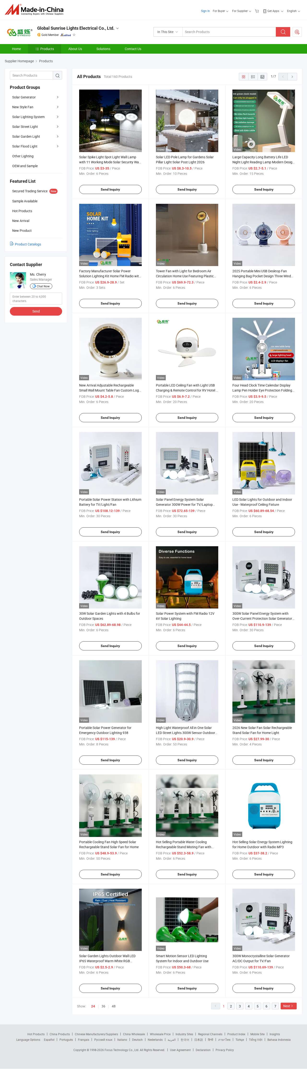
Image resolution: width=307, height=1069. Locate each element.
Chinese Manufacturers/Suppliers (96, 1034)
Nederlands (155, 1039)
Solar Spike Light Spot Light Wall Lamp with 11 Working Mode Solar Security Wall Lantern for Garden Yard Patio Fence (109, 162)
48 (114, 1006)
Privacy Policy (225, 1050)
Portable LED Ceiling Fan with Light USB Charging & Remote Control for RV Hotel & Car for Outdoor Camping (187, 390)
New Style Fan (22, 107)
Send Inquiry (110, 189)
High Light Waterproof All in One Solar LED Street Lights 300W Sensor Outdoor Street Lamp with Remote (185, 732)
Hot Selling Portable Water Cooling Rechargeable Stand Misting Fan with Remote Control (183, 847)
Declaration (203, 1050)
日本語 (198, 1039)
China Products (60, 1034)
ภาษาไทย (224, 1039)
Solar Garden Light (26, 136)
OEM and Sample (25, 166)
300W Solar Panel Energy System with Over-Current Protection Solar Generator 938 (262, 618)
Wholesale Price (160, 1034)
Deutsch (137, 1039)
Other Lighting (23, 156)
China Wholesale (134, 1034)
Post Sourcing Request (297, 32)
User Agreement (180, 1050)
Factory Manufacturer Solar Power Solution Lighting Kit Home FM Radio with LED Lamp (110, 276)
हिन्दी (210, 1039)
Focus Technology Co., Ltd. (122, 1050)
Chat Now (43, 286)
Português (66, 1039)
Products (47, 48)
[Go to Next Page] (292, 76)
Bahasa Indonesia (279, 1039)
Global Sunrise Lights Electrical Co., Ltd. (75, 28)
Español (49, 1039)
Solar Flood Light (24, 146)
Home (16, 48)
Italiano (122, 1039)
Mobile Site (257, 1034)
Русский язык (103, 1039)
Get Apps (273, 11)
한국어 (185, 1039)
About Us (75, 48)
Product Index (236, 1034)
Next (286, 1006)
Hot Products (36, 1034)
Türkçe (240, 1039)
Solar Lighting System (28, 116)
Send (36, 311)
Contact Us (133, 48)
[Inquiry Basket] (257, 11)
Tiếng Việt (255, 1039)
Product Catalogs (28, 244)
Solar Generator (24, 97)
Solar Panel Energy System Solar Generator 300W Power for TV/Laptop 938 (184, 504)
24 (93, 1006)
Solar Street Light (25, 126)
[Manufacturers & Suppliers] (35, 9)
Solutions (103, 48)
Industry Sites (184, 1034)
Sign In (205, 11)
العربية (172, 1039)
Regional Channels (210, 1034)
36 (103, 1006)
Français (83, 1039)
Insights (275, 1034)
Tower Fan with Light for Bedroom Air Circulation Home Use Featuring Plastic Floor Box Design (185, 276)
